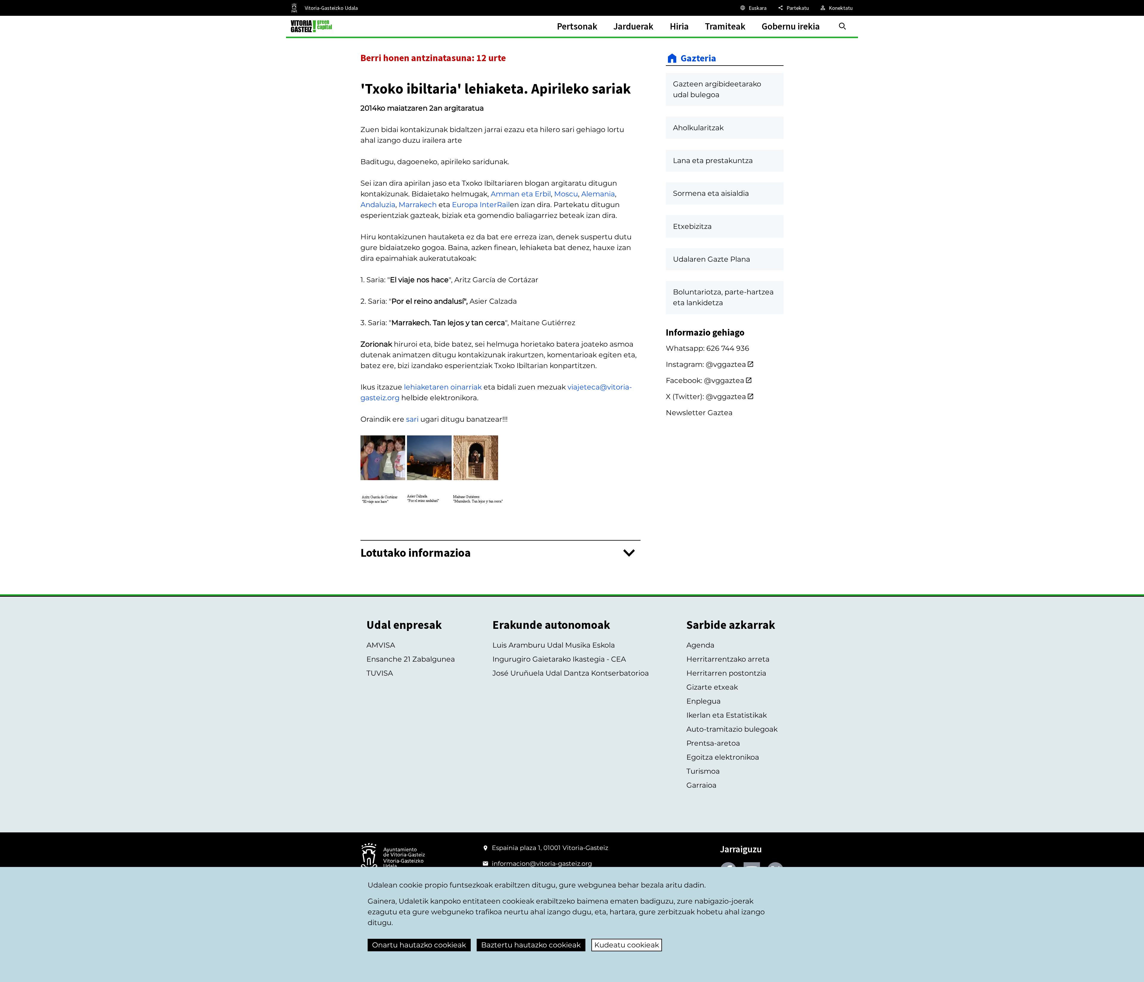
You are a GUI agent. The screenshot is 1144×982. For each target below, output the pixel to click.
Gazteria (698, 58)
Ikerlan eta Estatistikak (726, 715)
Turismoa (703, 771)
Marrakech (418, 204)
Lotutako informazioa (415, 553)
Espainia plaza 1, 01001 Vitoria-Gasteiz (550, 847)
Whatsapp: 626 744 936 (707, 348)
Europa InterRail (481, 204)
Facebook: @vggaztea (705, 380)
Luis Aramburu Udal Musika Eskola (553, 645)
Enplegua (703, 701)
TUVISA (379, 673)
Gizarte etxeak (712, 687)
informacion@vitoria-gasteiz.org (542, 863)
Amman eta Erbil (521, 194)
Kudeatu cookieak (626, 945)
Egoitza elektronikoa (722, 757)
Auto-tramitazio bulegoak (732, 729)
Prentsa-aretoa (713, 743)
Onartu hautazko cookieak (419, 945)
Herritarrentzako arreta (728, 659)
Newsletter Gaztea (699, 412)
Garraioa (701, 785)
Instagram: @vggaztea (706, 364)
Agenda (700, 645)
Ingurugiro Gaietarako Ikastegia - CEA (559, 659)
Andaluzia (377, 204)
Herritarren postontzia (726, 673)
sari (413, 419)
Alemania (598, 194)
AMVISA (380, 645)
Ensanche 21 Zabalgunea (410, 659)
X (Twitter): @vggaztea (706, 396)
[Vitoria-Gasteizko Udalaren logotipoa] (392, 858)
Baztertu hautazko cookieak (531, 945)
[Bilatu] (842, 26)
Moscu (566, 194)
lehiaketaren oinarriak (443, 387)
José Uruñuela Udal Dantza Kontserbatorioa (570, 673)
